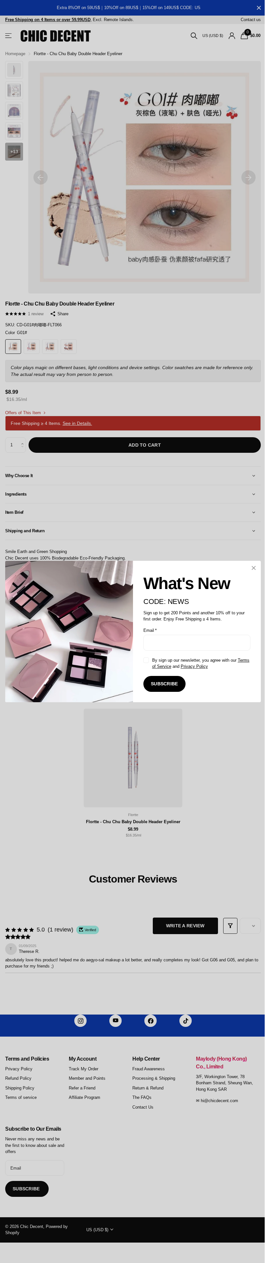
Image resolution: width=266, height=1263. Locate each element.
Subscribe (162, 683)
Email (147, 630)
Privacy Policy (204, 666)
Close (249, 568)
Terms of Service (166, 666)
